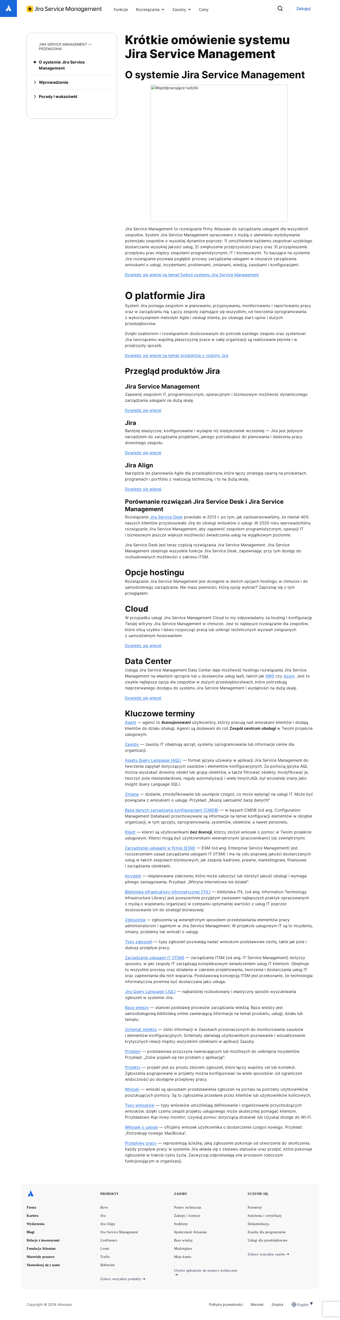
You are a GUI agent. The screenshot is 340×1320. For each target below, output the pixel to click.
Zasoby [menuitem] (179, 9)
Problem (133, 1051)
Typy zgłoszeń (138, 941)
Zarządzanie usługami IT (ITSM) (154, 957)
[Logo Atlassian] (8, 8)
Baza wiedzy (137, 1007)
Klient (130, 831)
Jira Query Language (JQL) (150, 991)
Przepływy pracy (141, 1143)
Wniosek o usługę (141, 1127)
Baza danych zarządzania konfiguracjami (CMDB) (172, 810)
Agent (130, 722)
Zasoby (132, 744)
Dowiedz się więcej (143, 410)
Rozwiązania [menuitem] (148, 9)
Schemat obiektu (141, 1029)
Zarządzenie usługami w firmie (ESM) (160, 847)
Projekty (133, 1067)
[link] (303, 8)
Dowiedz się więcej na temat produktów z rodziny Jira (176, 355)
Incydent (133, 875)
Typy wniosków (139, 1105)
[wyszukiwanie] (280, 8)
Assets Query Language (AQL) (153, 760)
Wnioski (132, 1089)
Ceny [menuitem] (204, 9)
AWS (270, 675)
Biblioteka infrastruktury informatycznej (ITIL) (168, 891)
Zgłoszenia (135, 919)
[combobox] (297, 1305)
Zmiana (132, 794)
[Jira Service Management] (64, 9)
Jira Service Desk (166, 516)
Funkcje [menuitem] (121, 9)
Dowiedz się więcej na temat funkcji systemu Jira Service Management (192, 274)
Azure (288, 675)
